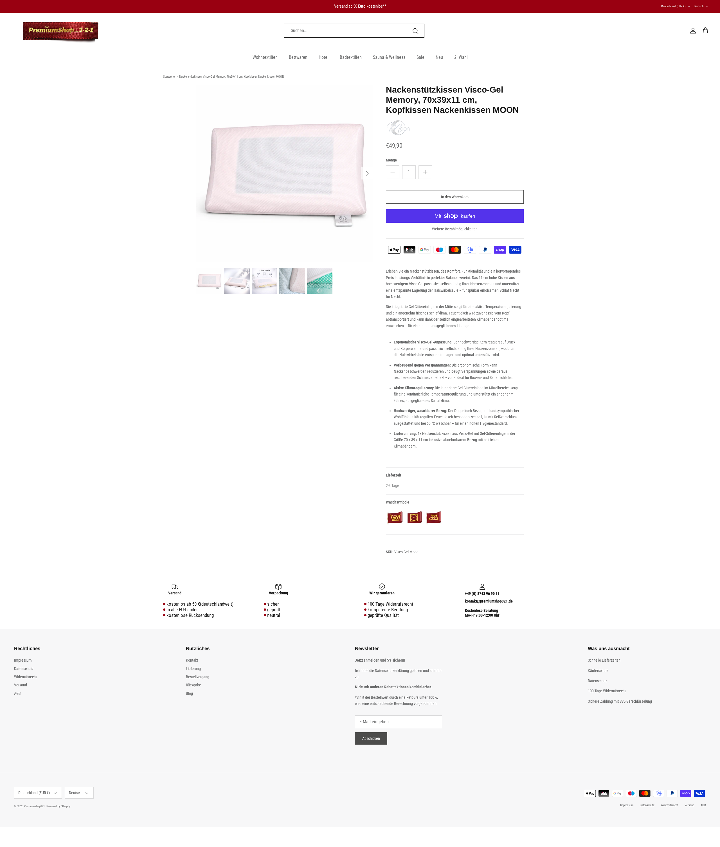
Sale (420, 57)
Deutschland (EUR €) (673, 6)
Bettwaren (298, 57)
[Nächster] (367, 173)
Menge (391, 160)
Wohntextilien (265, 57)
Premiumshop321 (34, 806)
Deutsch (698, 6)
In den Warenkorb (455, 197)
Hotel (323, 57)
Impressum (23, 660)
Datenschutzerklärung (392, 670)
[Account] (691, 30)
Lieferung (193, 668)
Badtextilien (351, 57)
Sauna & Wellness (389, 57)
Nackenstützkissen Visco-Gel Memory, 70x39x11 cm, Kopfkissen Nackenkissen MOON (231, 76)
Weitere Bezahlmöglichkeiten (455, 229)
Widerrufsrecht (25, 677)
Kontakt (192, 660)
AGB (17, 693)
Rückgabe (193, 685)
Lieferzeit (393, 475)
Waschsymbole (397, 502)
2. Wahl (461, 57)
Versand (20, 685)
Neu (439, 57)
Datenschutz (23, 668)
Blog (189, 693)
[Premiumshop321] (60, 30)
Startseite (169, 76)
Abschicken (371, 738)
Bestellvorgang (197, 677)
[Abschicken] (415, 30)
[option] (285, 173)
